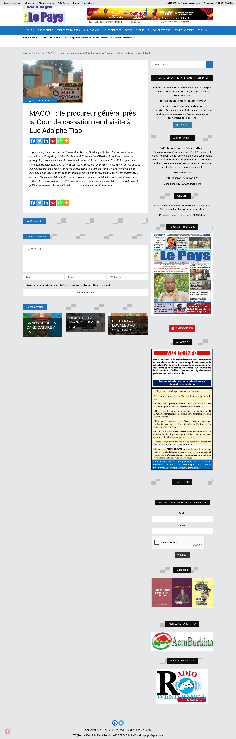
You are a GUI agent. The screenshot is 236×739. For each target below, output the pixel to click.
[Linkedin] (46, 141)
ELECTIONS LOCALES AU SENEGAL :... (123, 325)
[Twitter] (39, 141)
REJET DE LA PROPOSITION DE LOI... (84, 322)
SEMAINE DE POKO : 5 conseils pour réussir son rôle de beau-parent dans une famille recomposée (89, 37)
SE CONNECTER (225, 3)
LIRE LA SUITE (182, 124)
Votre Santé (89, 3)
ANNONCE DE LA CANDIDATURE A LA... (41, 327)
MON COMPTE (173, 3)
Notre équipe (29, 3)
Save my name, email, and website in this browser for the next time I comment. (68, 285)
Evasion (76, 3)
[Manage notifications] (7, 731)
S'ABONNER (184, 328)
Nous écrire (209, 3)
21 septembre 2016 (41, 100)
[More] (66, 141)
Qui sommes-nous (11, 3)
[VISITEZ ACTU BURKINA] (182, 641)
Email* (182, 513)
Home (26, 53)
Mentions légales (46, 3)
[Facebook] (33, 141)
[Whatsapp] (60, 141)
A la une (39, 53)
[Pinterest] (53, 141)
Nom (182, 525)
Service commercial (191, 3)
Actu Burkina (64, 3)
